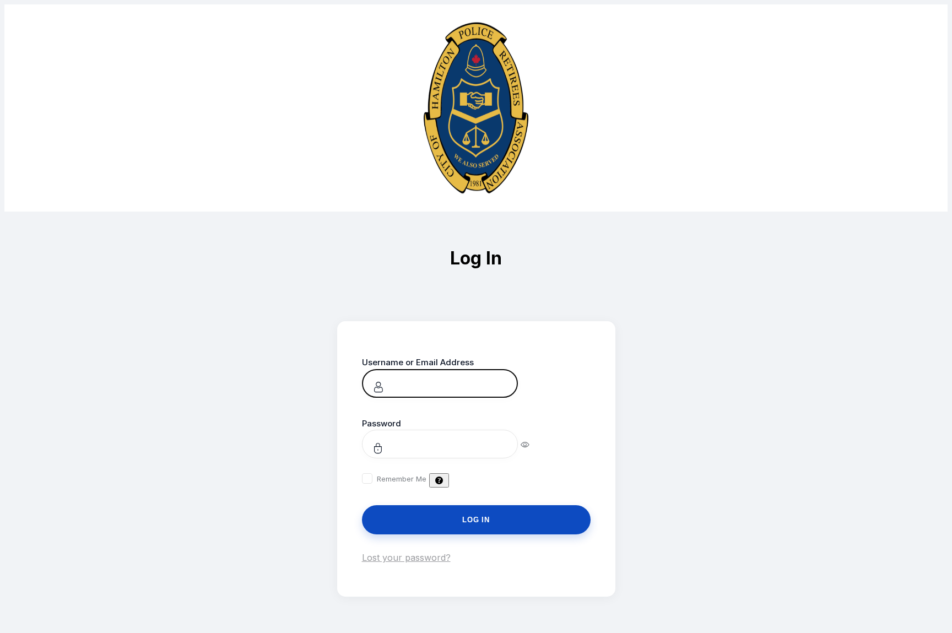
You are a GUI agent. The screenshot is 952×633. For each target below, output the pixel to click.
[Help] (439, 480)
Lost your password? (406, 557)
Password (381, 423)
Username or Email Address (418, 362)
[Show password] (532, 444)
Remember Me (401, 478)
